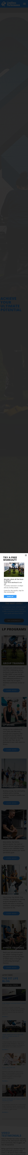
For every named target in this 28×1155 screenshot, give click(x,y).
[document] (14, 577)
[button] (25, 555)
